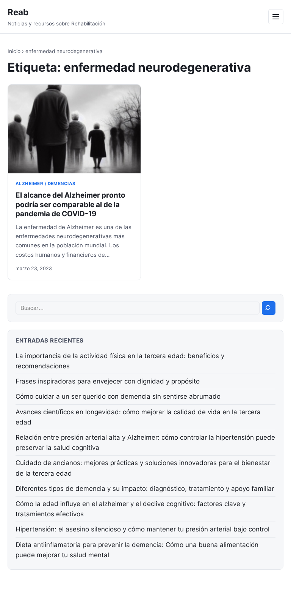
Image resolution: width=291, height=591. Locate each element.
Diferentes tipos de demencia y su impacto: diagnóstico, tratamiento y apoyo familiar (145, 488)
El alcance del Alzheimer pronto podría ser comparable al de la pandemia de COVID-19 (70, 204)
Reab (18, 12)
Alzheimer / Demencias (46, 183)
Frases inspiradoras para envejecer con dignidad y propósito (108, 381)
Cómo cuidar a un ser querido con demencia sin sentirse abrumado (118, 396)
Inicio (14, 51)
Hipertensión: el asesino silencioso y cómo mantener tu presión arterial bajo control (142, 529)
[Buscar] (268, 308)
